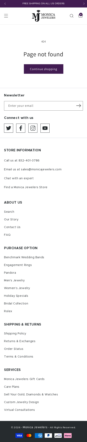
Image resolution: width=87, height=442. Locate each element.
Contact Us (12, 227)
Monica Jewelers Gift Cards (24, 379)
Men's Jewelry (14, 280)
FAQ (7, 235)
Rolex (8, 311)
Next (84, 4)
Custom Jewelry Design (21, 402)
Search (9, 211)
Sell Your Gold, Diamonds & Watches (31, 394)
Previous (5, 4)
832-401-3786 (29, 160)
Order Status (13, 349)
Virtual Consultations (19, 410)
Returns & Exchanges (19, 341)
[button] (6, 15)
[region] (43, 3)
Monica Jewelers (35, 427)
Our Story (11, 219)
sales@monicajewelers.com (41, 169)
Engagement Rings (18, 265)
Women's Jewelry (17, 288)
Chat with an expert (19, 178)
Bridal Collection (16, 303)
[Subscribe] (78, 105)
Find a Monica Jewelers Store (26, 187)
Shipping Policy (15, 333)
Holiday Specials (16, 296)
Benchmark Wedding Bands (24, 257)
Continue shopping (43, 69)
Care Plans (11, 386)
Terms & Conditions (18, 356)
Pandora (10, 272)
